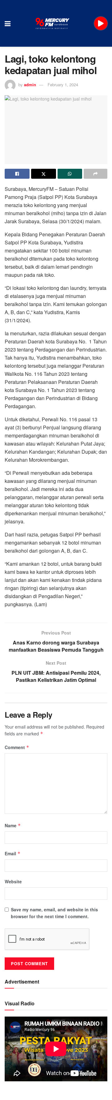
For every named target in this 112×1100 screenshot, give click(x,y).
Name (13, 825)
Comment (17, 747)
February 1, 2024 (63, 84)
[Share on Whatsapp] (70, 174)
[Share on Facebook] (17, 174)
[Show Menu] (8, 23)
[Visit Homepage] (52, 23)
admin (30, 84)
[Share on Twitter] (43, 174)
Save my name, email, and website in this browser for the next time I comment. (54, 912)
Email (13, 853)
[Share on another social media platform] (95, 174)
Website (13, 881)
